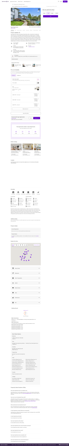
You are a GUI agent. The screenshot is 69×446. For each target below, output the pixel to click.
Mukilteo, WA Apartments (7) (30, 360)
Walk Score (25, 310)
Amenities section (34, 407)
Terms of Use (29, 444)
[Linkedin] (60, 444)
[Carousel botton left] (12, 17)
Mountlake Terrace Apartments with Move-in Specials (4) (18, 344)
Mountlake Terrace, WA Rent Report (30, 400)
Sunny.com (36, 444)
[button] (25, 256)
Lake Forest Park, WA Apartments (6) (17, 360)
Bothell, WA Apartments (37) (16, 365)
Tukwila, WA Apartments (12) (30, 368)
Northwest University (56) (29, 381)
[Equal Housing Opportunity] (59, 444)
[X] (63, 444)
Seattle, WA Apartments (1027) (30, 369)
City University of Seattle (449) (16, 378)
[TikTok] (67, 444)
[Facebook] (62, 444)
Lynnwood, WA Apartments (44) (17, 359)
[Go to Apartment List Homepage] (5, 1)
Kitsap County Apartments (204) (17, 373)
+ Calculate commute (31, 46)
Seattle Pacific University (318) (30, 378)
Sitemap (33, 444)
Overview (12, 30)
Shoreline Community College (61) (17, 381)
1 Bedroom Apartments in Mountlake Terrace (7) (17, 338)
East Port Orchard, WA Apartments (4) (31, 366)
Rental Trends (19, 444)
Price (15, 30)
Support (22, 444)
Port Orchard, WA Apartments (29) (17, 368)
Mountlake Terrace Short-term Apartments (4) (18, 354)
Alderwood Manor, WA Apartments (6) (17, 362)
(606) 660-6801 (13, 28)
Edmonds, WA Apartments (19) (16, 363)
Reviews (31, 30)
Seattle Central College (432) (30, 379)
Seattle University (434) (15, 379)
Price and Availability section (27, 393)
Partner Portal (44, 444)
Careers (16, 444)
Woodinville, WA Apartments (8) (30, 362)
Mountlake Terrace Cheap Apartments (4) (32, 343)
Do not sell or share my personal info (51, 444)
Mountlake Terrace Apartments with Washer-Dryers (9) (17, 349)
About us (13, 444)
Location (23, 30)
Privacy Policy (25, 444)
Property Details (35, 30)
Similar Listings (19, 30)
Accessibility (39, 444)
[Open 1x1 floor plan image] (37, 88)
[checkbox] (16, 132)
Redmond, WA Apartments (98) (30, 365)
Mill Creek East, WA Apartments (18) (31, 359)
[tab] (13, 75)
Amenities (27, 30)
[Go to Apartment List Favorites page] (58, 1)
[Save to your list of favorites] (39, 9)
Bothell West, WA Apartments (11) (17, 366)
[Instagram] (66, 444)
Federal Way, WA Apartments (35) (31, 363)
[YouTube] (64, 444)
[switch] (37, 83)
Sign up (65, 1)
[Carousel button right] (39, 17)
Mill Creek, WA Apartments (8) (16, 369)
